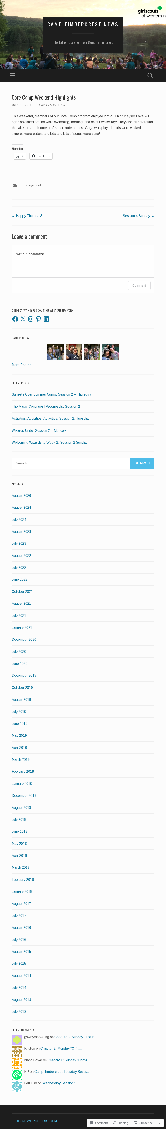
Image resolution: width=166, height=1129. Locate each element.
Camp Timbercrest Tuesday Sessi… (61, 1072)
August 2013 (21, 1000)
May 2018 (19, 844)
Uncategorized (31, 185)
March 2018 (21, 867)
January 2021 (22, 627)
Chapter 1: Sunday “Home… (69, 1060)
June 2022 (19, 579)
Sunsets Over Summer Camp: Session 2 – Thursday (51, 394)
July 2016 (19, 940)
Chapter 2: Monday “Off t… (61, 1048)
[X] (22, 319)
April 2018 (19, 855)
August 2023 (21, 531)
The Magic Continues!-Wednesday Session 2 (46, 406)
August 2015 (21, 951)
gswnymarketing (51, 104)
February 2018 (23, 879)
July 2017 (19, 915)
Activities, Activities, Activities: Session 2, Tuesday (50, 418)
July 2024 (19, 519)
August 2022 (21, 555)
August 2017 (21, 904)
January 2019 (22, 783)
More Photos (21, 365)
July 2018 (19, 819)
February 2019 (23, 771)
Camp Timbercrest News (83, 24)
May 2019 (19, 735)
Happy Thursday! (27, 216)
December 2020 (24, 639)
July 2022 (19, 567)
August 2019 (21, 699)
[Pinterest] (38, 319)
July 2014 (19, 987)
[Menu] (12, 75)
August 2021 (21, 603)
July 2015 (19, 963)
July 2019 (19, 712)
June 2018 (19, 831)
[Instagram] (30, 319)
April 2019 (19, 747)
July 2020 (19, 651)
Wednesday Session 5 (59, 1083)
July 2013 (19, 1011)
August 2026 (21, 495)
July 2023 (19, 543)
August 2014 (21, 975)
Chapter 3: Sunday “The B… (76, 1037)
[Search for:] (83, 463)
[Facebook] (15, 319)
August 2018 (21, 808)
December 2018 (24, 795)
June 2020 (19, 663)
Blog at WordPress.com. (35, 1121)
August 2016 (21, 927)
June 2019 (19, 723)
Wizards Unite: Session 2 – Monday (39, 430)
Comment (139, 285)
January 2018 (22, 891)
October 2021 (22, 591)
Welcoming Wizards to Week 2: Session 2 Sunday (49, 442)
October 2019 (22, 687)
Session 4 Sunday (138, 216)
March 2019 (21, 759)
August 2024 (21, 507)
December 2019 (24, 675)
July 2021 (19, 615)
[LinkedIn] (46, 319)
